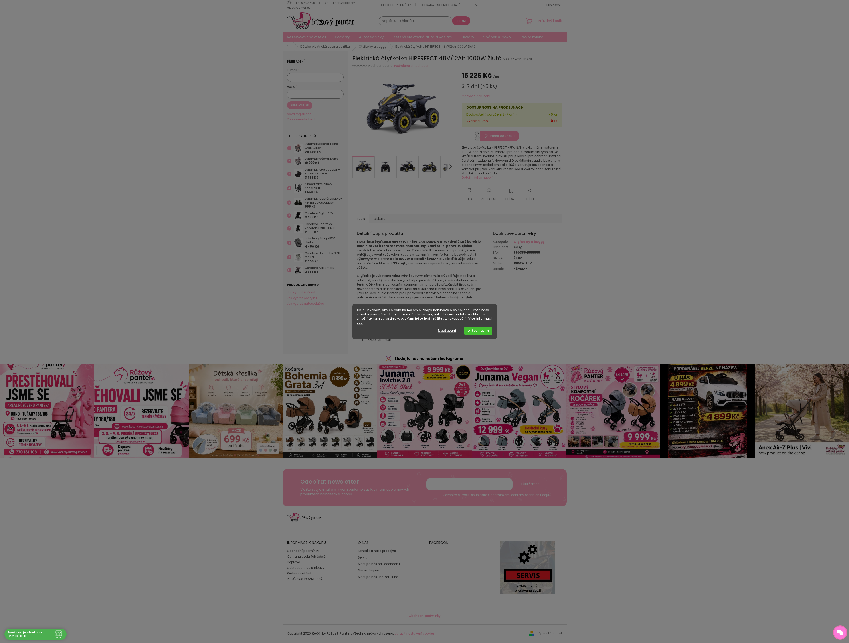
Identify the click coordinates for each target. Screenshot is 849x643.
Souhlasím (480, 331)
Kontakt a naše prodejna (377, 551)
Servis (362, 557)
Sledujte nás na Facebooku (379, 564)
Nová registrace (299, 114)
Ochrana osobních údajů (440, 5)
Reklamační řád (299, 573)
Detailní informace (476, 177)
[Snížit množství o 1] (477, 138)
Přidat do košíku (502, 136)
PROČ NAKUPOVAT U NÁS (305, 579)
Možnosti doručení (476, 96)
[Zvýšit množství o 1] (477, 133)
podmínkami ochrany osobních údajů (520, 495)
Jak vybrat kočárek (301, 292)
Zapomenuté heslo (302, 119)
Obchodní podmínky (395, 5)
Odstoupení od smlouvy (305, 567)
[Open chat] (840, 632)
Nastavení (447, 330)
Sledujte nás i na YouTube (378, 577)
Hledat (461, 21)
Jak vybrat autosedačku (305, 303)
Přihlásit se (300, 105)
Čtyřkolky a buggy (529, 241)
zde (360, 323)
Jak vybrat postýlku (302, 298)
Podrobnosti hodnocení (412, 66)
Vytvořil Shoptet (550, 633)
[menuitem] (306, 37)
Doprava (293, 562)
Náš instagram (369, 570)
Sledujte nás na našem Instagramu (428, 358)
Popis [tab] (361, 218)
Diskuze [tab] (379, 218)
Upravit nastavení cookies (415, 633)
